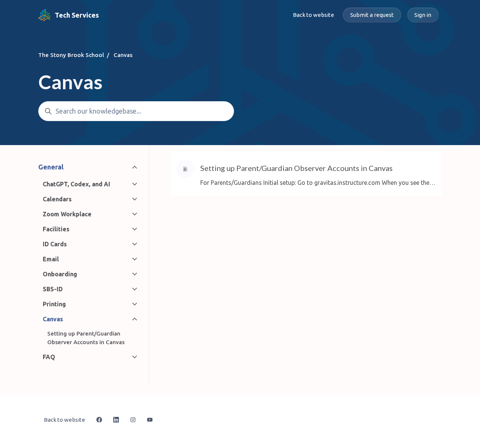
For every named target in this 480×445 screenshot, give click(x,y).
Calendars (57, 199)
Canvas (123, 55)
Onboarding (60, 274)
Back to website (313, 15)
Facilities (56, 229)
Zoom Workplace (67, 214)
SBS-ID (53, 289)
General (50, 167)
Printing (54, 304)
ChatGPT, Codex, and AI (76, 184)
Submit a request (372, 15)
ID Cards (55, 244)
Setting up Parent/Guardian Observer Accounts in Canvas (85, 337)
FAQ (49, 357)
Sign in (422, 15)
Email (51, 259)
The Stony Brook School (71, 55)
